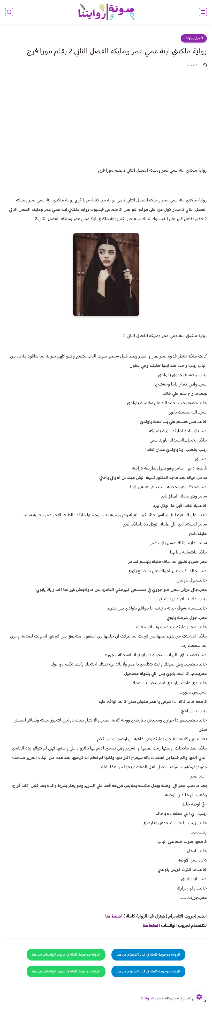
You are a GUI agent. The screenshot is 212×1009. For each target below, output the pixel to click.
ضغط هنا (113, 916)
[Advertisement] (106, 107)
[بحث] (9, 12)
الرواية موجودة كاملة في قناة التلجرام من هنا (148, 954)
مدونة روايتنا (151, 998)
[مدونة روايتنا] (106, 12)
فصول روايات (194, 38)
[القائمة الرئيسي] (203, 12)
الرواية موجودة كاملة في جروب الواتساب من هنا (66, 954)
